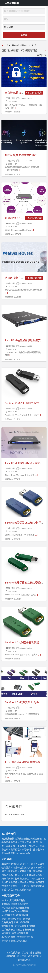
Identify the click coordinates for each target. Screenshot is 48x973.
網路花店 (10, 956)
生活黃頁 (25, 918)
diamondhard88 (26, 98)
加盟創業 (20, 933)
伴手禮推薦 (35, 952)
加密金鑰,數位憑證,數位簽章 (21, 155)
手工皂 (25, 952)
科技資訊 (11, 98)
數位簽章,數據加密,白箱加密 (21, 92)
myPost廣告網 (8, 900)
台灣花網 (28, 937)
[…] (16, 107)
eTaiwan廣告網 (20, 911)
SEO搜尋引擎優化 (10, 915)
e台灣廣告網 (12, 3)
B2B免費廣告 (13, 952)
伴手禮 (27, 926)
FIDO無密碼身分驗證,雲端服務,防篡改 (26, 762)
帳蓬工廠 (21, 956)
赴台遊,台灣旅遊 (9, 922)
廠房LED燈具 (24, 959)
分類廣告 (24, 907)
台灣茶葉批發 (8, 940)
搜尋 (25, 35)
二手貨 (23, 929)
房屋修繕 (6, 904)
